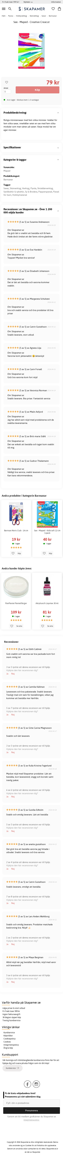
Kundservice (9, 1032)
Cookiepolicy (10, 1038)
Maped (7, 170)
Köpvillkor (8, 1035)
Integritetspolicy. (32, 1119)
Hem (3, 16)
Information (56, 2)
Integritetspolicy (11, 1044)
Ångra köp (8, 1048)
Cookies (7, 1041)
